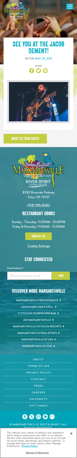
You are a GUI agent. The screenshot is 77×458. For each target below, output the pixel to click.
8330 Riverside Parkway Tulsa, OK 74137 (38, 194)
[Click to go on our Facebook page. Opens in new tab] (24, 416)
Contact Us (38, 236)
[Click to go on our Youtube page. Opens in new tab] (45, 416)
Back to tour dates (25, 139)
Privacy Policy (30, 446)
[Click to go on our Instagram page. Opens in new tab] (38, 416)
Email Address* (15, 268)
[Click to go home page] (17, 11)
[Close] (71, 433)
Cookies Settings (38, 245)
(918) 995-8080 (38, 205)
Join (60, 275)
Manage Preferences (37, 452)
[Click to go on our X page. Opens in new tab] (31, 416)
